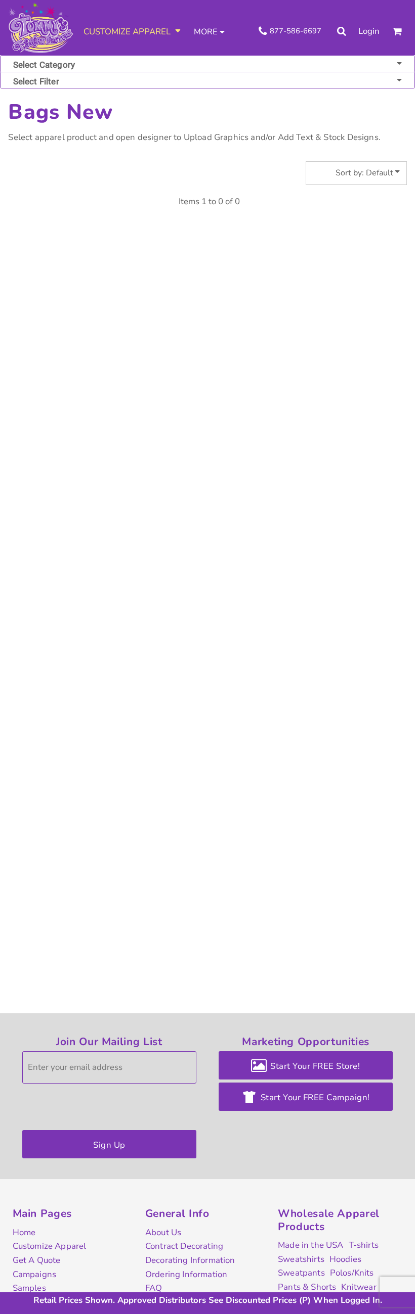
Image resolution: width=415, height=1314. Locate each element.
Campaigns (35, 1274)
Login (369, 31)
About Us (163, 1232)
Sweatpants (301, 1273)
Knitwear (358, 1287)
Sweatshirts (301, 1259)
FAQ (153, 1288)
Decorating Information (190, 1260)
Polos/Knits (352, 1273)
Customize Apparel (50, 1246)
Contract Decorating (184, 1246)
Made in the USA (311, 1245)
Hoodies (345, 1259)
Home (24, 1232)
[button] (133, 31)
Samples (29, 1288)
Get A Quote (37, 1260)
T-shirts (364, 1245)
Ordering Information (186, 1274)
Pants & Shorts (307, 1287)
